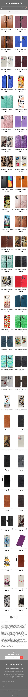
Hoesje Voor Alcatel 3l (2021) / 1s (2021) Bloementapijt (13, 329)
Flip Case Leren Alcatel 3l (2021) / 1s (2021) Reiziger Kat (13, 389)
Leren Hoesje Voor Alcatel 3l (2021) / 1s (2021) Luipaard (13, 169)
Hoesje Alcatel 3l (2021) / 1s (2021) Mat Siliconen (11, 189)
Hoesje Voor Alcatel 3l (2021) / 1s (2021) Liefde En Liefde (13, 209)
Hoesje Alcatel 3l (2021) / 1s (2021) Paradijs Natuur (12, 229)
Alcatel (17, 11)
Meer (13, 11)
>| (16, 617)
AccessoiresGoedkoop (14, 691)
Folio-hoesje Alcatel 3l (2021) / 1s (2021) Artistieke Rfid (13, 369)
